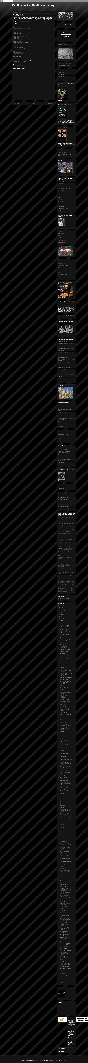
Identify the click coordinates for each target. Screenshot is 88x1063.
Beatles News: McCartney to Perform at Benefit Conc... (66, 810)
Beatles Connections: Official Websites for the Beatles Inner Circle (26, 31)
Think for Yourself (64, 878)
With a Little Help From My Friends (65, 904)
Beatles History (16, 37)
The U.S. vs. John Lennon (63, 277)
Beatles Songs (61, 488)
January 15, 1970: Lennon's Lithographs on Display (65, 889)
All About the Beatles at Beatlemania (66, 343)
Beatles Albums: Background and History (21, 28)
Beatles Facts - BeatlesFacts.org (33, 5)
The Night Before (23, 61)
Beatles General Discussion (63, 741)
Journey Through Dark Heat (64, 598)
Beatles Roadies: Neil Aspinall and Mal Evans (22, 39)
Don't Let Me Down (64, 699)
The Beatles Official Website (19, 54)
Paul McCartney (61, 76)
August (62, 610)
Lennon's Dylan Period (65, 658)
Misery (61, 716)
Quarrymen (15, 49)
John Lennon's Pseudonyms (63, 647)
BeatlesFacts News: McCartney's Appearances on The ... (66, 896)
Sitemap (14, 51)
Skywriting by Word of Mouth (64, 441)
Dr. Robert (62, 912)
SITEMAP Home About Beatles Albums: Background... (65, 938)
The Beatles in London (63, 371)
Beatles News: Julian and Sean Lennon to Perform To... (65, 682)
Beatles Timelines (16, 44)
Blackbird (62, 731)
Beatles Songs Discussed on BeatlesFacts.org (22, 42)
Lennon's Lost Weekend (65, 649)
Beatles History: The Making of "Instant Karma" (64, 728)
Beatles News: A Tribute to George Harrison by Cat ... (66, 759)
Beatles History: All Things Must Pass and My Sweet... (66, 674)
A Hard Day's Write (62, 412)
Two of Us (62, 910)
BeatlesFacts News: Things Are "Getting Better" (65, 836)
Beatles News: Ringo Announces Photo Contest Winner (64, 814)
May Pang (60, 197)
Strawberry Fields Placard (66, 829)
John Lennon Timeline (63, 499)
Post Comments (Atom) (36, 106)
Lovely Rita (62, 653)
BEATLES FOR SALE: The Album (65, 935)
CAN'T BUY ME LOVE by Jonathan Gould (65, 635)
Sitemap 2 (62, 805)
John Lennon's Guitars (63, 504)
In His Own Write (61, 438)
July (62, 612)
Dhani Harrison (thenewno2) (64, 188)
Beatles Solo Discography (18, 41)
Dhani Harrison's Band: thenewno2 (65, 797)
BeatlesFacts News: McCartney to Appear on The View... (65, 919)
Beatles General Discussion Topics (20, 36)
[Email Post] (30, 60)
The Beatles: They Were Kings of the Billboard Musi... (65, 749)
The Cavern (60, 376)
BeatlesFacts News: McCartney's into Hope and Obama (65, 876)
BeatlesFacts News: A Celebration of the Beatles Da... (65, 848)
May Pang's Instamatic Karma (64, 362)
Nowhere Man (63, 880)
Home (14, 26)
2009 (60, 609)
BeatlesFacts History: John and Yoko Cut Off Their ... (65, 844)
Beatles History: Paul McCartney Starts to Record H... (65, 823)
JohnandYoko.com (62, 354)
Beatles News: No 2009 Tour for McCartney (65, 640)
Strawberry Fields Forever (66, 831)
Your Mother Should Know (66, 677)
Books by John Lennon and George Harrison (22, 48)
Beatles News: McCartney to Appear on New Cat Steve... (66, 783)
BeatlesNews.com (62, 152)
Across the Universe (62, 263)
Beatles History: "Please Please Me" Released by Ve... (65, 670)
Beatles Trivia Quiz (17, 46)
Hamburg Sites (61, 350)
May (62, 616)
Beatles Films (16, 34)
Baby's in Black (63, 770)
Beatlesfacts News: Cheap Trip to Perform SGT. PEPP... (66, 915)
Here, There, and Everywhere (64, 421)
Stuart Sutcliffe (61, 206)
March (62, 620)
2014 (60, 605)
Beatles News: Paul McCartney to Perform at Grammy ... (65, 763)
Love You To (63, 868)
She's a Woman (63, 712)
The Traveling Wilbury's (63, 380)
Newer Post (16, 103)
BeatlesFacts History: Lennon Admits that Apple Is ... (65, 871)
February (63, 622)
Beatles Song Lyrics (62, 345)
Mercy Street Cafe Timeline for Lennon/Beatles (64, 460)
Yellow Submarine (62, 242)
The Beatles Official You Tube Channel (66, 374)
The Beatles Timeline (62, 464)
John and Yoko (61, 495)
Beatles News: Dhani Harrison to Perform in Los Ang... (65, 788)
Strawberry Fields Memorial (64, 367)
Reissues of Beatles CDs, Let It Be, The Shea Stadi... (65, 928)
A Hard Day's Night (62, 233)
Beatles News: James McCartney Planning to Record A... (65, 721)
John (59, 404)
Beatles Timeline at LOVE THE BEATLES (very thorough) (64, 452)
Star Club (60, 365)
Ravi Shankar (61, 201)
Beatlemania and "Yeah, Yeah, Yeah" (65, 702)
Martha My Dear (63, 637)
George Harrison (61, 72)
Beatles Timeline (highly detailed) (65, 449)
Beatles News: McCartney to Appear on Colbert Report (66, 709)
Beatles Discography (17, 32)
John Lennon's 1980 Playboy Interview (66, 352)
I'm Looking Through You (65, 714)
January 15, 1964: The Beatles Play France (65, 893)
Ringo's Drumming (64, 706)
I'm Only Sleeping (64, 651)
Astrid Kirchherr (61, 181)
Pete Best (60, 199)
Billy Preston (60, 183)
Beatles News (16, 38)
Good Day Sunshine (64, 736)
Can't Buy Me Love (64, 906)
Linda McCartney (61, 194)
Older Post (50, 103)
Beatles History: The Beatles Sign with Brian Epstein (65, 792)
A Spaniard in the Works (63, 434)
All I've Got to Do (64, 679)
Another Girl (63, 864)
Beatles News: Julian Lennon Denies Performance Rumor (65, 662)
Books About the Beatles (18, 47)
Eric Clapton (60, 190)
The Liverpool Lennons (63, 208)
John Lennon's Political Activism (65, 508)
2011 (60, 607)
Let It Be (60, 237)
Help (59, 235)
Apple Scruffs (63, 644)
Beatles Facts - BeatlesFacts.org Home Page (66, 692)
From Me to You (63, 908)
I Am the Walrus (63, 799)
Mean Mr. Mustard (64, 718)
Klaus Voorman (61, 192)
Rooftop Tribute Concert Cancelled (65, 756)
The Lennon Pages (17, 56)
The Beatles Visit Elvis (65, 629)
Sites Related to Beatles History (19, 52)
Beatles (17, 61)
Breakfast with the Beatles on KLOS (65, 348)
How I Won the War (62, 269)
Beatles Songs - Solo (17, 43)
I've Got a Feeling (64, 655)
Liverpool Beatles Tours (63, 357)
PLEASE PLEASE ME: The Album (65, 932)
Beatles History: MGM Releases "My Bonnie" (65, 724)
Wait (61, 657)
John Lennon (61, 74)
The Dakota (60, 378)
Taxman (62, 899)
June (62, 614)
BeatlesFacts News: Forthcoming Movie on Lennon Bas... (65, 852)
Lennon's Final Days (64, 884)
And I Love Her (63, 738)
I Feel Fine (62, 882)
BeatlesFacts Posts (17, 33)
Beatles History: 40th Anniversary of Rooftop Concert (65, 666)
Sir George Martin (62, 204)
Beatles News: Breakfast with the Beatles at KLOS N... (65, 819)
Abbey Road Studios (62, 341)
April (62, 618)
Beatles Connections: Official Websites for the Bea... (66, 981)
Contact (14, 57)
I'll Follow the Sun (64, 642)
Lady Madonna (63, 775)
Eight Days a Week (64, 886)
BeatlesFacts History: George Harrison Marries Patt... (65, 840)
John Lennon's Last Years (63, 506)
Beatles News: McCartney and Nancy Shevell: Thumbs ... (66, 767)
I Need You (62, 733)
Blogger (65, 1060)
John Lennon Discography (63, 497)
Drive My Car (63, 735)
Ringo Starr (60, 78)
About (14, 27)
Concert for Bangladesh (63, 265)
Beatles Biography (16, 29)
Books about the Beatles (65, 968)
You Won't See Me (64, 780)
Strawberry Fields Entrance (64, 827)
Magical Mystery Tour (62, 240)
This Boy (62, 689)
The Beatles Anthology (63, 424)
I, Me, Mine (60, 436)
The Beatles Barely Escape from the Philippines (64, 626)
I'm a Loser (62, 704)
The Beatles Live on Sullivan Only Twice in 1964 (65, 745)
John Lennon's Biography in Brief (65, 501)
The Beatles (60, 426)
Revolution (62, 801)
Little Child (62, 685)
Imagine (59, 272)
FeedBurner (69, 38)
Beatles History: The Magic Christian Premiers (64, 696)
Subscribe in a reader (62, 44)
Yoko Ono (60, 210)
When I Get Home (64, 687)
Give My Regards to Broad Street (65, 267)
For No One (62, 901)
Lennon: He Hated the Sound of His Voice (65, 753)
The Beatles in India (62, 369)
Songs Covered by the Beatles (19, 53)
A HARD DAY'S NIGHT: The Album (65, 859)
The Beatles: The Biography (64, 407)
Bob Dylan (60, 185)
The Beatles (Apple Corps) (63, 65)
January (62, 623)
